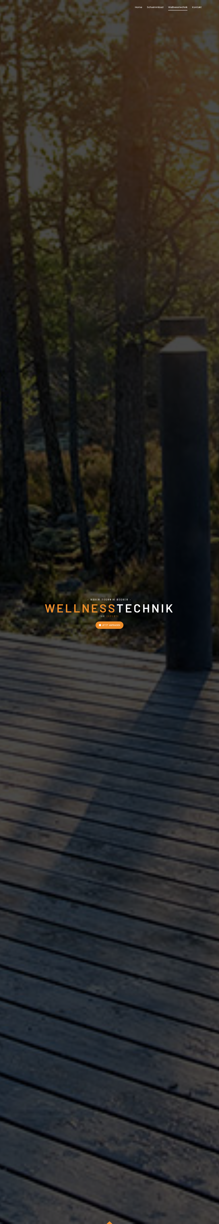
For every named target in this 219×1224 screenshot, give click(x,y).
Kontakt (197, 7)
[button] (109, 625)
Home (138, 7)
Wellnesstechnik (177, 7)
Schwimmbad (155, 7)
